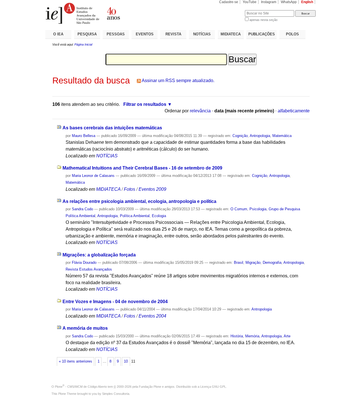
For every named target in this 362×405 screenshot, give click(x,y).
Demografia (272, 262)
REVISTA (173, 34)
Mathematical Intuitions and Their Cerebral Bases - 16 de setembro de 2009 (142, 168)
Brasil (238, 262)
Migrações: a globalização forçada (99, 254)
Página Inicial (83, 44)
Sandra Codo (82, 209)
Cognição (240, 136)
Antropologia (260, 136)
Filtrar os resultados (144, 104)
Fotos (129, 189)
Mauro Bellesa (83, 136)
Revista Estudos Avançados (89, 269)
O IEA (58, 34)
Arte (287, 336)
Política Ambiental (135, 216)
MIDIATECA (231, 34)
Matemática (282, 136)
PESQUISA (87, 34)
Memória (252, 336)
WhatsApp (289, 2)
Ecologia (159, 216)
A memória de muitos (85, 328)
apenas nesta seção (263, 20)
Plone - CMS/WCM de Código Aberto (81, 386)
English (307, 2)
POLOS (292, 34)
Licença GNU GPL (213, 386)
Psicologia (257, 209)
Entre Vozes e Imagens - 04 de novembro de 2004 (115, 301)
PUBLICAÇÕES (261, 34)
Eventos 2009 (152, 189)
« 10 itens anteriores (75, 361)
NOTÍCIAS (202, 34)
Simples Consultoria (115, 393)
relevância (200, 110)
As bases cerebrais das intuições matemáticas (112, 127)
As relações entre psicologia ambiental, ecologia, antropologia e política (139, 201)
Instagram (268, 2)
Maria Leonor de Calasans (93, 175)
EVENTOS (145, 34)
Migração (252, 262)
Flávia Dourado (84, 262)
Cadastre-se (228, 2)
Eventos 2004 (152, 316)
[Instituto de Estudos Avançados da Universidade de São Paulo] (113, 13)
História (236, 336)
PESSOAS (116, 34)
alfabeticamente (294, 110)
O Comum (238, 209)
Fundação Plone (150, 386)
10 (126, 361)
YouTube (250, 2)
